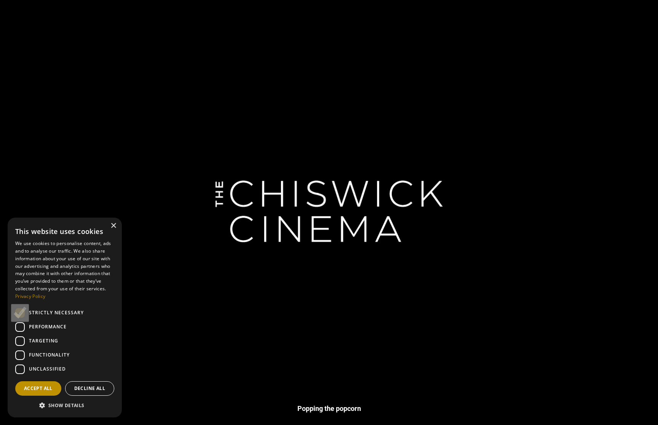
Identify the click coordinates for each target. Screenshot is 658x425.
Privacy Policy (30, 296)
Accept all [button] (38, 388)
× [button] (113, 226)
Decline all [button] (89, 388)
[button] (64, 405)
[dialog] (65, 317)
